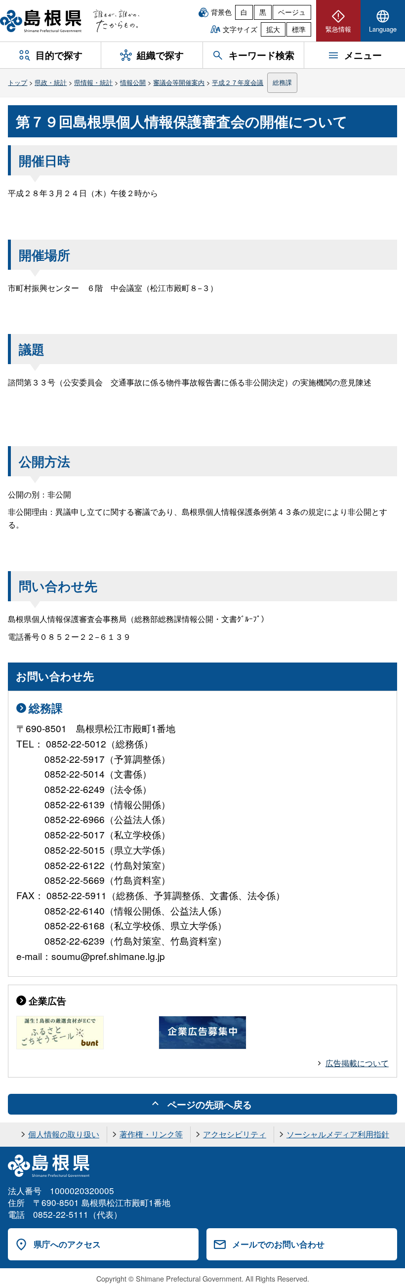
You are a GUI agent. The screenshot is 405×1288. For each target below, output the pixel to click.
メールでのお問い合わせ (278, 1244)
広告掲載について (357, 1063)
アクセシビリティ (234, 1134)
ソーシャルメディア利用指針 (337, 1134)
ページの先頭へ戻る (209, 1104)
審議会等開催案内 (178, 82)
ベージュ (292, 12)
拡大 (273, 29)
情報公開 (133, 82)
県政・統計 (51, 82)
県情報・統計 (93, 82)
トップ (17, 82)
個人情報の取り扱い (63, 1134)
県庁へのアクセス (67, 1244)
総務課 (282, 82)
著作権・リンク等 (151, 1134)
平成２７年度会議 (237, 82)
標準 (299, 29)
